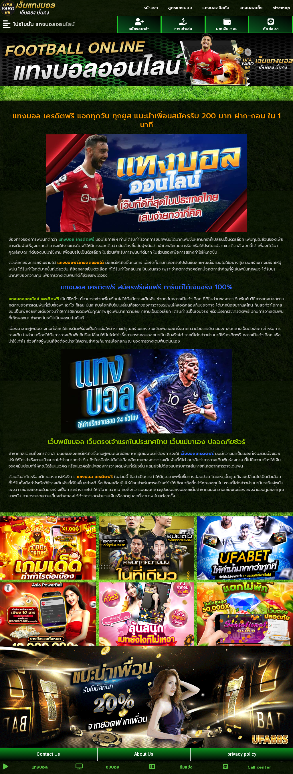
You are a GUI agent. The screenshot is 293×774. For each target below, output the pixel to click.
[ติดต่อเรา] (270, 21)
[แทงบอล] (6, 766)
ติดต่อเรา (271, 28)
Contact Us (48, 754)
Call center (259, 767)
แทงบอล (39, 767)
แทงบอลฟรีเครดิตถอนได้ (80, 263)
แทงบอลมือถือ (215, 8)
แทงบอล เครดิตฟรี (95, 477)
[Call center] (225, 766)
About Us (143, 754)
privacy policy (241, 754)
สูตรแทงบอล (180, 8)
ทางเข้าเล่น (183, 28)
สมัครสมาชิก (139, 28)
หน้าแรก (150, 8)
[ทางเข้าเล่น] (183, 21)
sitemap (281, 8)
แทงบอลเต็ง (251, 8)
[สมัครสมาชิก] (139, 21)
